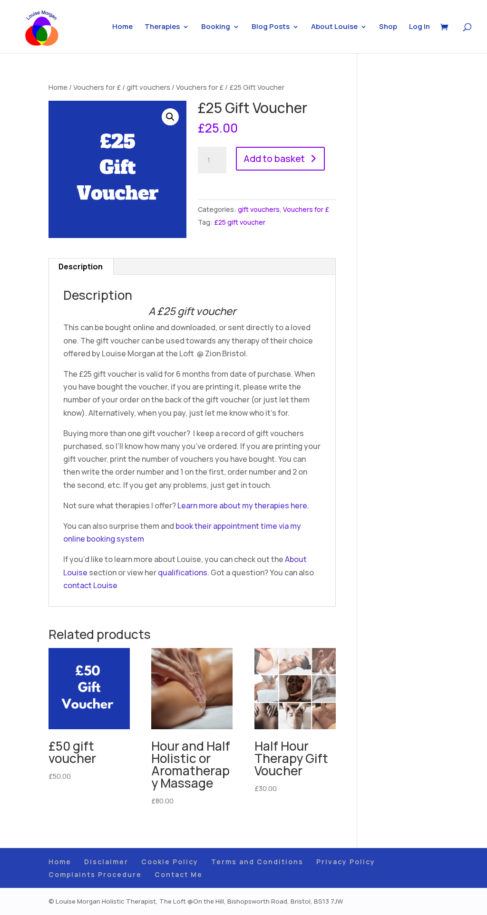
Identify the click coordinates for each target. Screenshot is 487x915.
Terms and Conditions (257, 861)
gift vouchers (148, 87)
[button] (170, 116)
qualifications (181, 572)
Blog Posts (271, 27)
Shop (388, 27)
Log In (419, 27)
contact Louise (91, 585)
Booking (215, 27)
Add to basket (274, 158)
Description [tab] (80, 266)
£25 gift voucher (239, 222)
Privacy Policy (345, 861)
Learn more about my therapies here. (242, 505)
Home (122, 27)
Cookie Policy (169, 861)
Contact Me (179, 874)
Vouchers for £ (97, 87)
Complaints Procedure (95, 874)
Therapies (162, 27)
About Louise (334, 27)
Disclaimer (106, 861)
